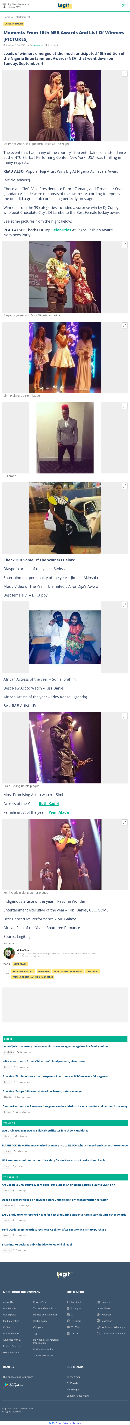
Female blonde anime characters (33, 977)
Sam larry (92, 971)
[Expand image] (125, 74)
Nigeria (7, 1097)
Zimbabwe (43, 971)
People (7, 1112)
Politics (7, 1067)
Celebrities (61, 229)
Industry (7, 1151)
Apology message (23, 971)
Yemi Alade (59, 812)
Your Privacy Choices (68, 1423)
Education (7, 1136)
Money (6, 1235)
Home (6, 16)
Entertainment (22, 16)
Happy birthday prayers (68, 971)
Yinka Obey (38, 45)
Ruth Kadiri (49, 803)
